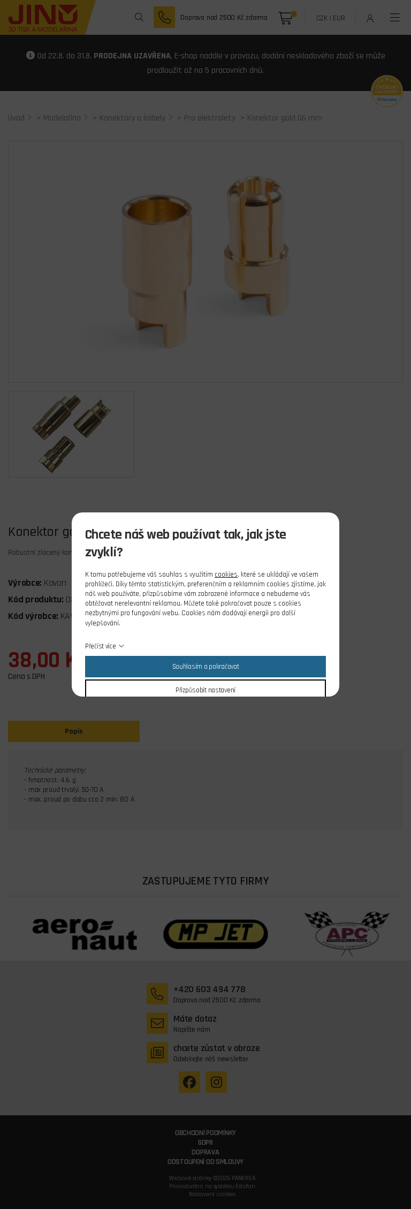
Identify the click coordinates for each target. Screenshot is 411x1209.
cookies (226, 574)
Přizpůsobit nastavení (205, 690)
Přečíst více (100, 646)
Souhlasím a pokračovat (205, 666)
